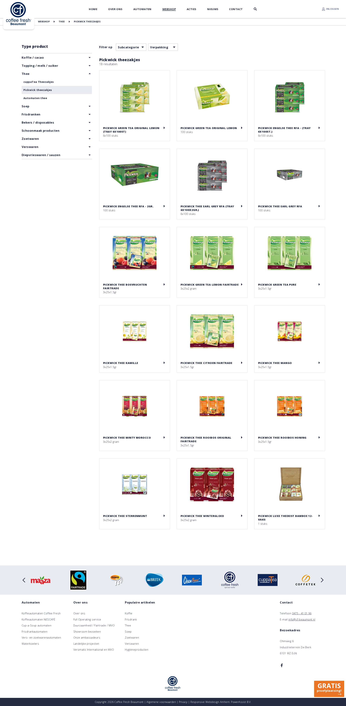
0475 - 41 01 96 (302, 613)
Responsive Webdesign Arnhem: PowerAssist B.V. (220, 702)
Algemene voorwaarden (161, 702)
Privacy (183, 702)
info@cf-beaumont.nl (302, 619)
